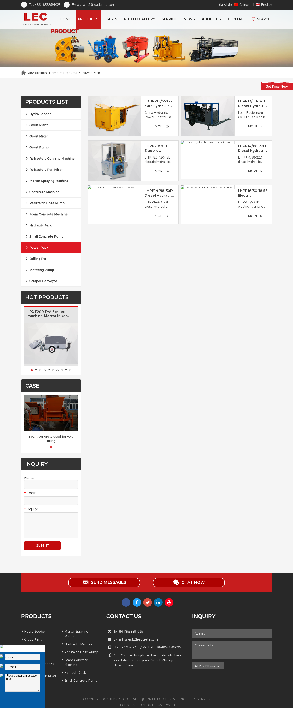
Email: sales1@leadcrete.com (93, 5)
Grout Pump (39, 147)
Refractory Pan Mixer (46, 170)
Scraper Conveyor (43, 281)
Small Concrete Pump (46, 236)
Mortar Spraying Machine (49, 181)
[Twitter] (147, 602)
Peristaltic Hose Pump (47, 203)
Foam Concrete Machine (48, 214)
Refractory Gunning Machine (52, 158)
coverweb (165, 705)
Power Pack (91, 73)
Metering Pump (41, 270)
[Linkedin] (158, 602)
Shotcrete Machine (44, 192)
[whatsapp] (126, 602)
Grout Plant (38, 125)
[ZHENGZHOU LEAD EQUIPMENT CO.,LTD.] (37, 19)
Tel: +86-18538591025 (44, 5)
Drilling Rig (37, 259)
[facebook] (137, 602)
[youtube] (169, 602)
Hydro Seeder (40, 114)
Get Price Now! (277, 86)
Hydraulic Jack (40, 225)
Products (70, 73)
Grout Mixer (38, 136)
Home (54, 73)
